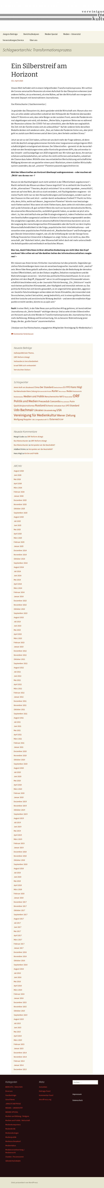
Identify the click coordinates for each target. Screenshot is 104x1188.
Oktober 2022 (19, 659)
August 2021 (19, 718)
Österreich (54, 419)
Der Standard (46, 387)
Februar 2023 (19, 642)
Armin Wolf (18, 387)
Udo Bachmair (24, 410)
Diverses (9, 1091)
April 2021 (18, 734)
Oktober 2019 (19, 810)
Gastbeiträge (10, 1095)
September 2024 (20, 563)
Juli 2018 (17, 872)
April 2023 (18, 634)
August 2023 (19, 617)
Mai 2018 (17, 881)
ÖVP (62, 419)
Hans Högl (76, 387)
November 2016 (20, 956)
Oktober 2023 (19, 609)
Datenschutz (78, 1100)
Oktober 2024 (19, 559)
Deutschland (58, 387)
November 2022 (20, 655)
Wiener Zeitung (66, 415)
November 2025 (20, 504)
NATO (61, 396)
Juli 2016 (17, 973)
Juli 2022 (17, 672)
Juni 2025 (17, 525)
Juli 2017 (17, 923)
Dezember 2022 (20, 651)
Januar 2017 (18, 948)
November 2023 (20, 605)
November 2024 (20, 554)
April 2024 (18, 584)
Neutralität (68, 397)
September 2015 (20, 1015)
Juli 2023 (17, 621)
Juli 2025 (17, 521)
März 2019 (18, 839)
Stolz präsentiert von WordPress (24, 1182)
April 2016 (18, 985)
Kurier (55, 391)
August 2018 (19, 868)
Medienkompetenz (13, 1124)
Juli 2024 (17, 571)
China (36, 387)
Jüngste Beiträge (10, 34)
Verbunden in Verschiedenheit (26, 361)
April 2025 (18, 533)
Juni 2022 (17, 676)
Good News (10, 1099)
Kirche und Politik (31, 453)
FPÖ (68, 387)
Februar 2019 (19, 843)
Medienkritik (77, 391)
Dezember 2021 (20, 701)
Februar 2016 (19, 994)
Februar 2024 (19, 592)
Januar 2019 (18, 847)
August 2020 (19, 768)
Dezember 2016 (20, 952)
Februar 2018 (19, 893)
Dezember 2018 (20, 851)
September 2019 (20, 814)
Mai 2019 (17, 831)
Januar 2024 (18, 596)
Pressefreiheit (65, 402)
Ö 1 (48, 420)
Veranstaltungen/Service (13, 40)
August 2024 (19, 567)
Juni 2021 (17, 726)
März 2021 (18, 739)
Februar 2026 (19, 492)
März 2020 (18, 789)
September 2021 (20, 713)
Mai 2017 (17, 931)
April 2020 (18, 785)
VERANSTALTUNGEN (12, 1161)
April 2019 (18, 835)
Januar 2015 (18, 1048)
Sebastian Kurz (59, 406)
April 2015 (18, 1036)
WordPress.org (45, 1099)
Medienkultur (18, 397)
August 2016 (19, 969)
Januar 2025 (18, 546)
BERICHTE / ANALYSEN (13, 1087)
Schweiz (49, 405)
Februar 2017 (19, 944)
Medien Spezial (51, 34)
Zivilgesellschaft (40, 419)
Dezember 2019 (20, 801)
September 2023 (20, 613)
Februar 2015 (19, 1044)
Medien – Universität (72, 34)
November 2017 (20, 906)
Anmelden (43, 1087)
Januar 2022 (18, 697)
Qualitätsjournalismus (24, 405)
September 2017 (20, 914)
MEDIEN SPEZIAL (11, 1112)
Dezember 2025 (20, 500)
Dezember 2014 (20, 1052)
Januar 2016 (18, 998)
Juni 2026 (17, 475)
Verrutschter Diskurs (22, 369)
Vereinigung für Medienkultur (35, 415)
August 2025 (19, 517)
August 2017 (19, 918)
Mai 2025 (17, 529)
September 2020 (20, 764)
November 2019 (20, 805)
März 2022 (18, 688)
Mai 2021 (17, 730)
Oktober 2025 (19, 508)
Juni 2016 (17, 977)
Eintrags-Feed (44, 1091)
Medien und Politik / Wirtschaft (17, 1120)
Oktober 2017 (19, 910)
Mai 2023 (17, 630)
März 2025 (18, 538)
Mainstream (62, 391)
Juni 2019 (17, 826)
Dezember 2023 (20, 600)
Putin (72, 401)
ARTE (24, 387)
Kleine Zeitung (31, 391)
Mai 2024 (17, 579)
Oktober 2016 (19, 960)
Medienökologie (12, 1133)
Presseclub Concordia (49, 401)
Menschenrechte (51, 396)
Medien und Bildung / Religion (17, 1116)
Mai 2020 (17, 780)
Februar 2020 (19, 793)
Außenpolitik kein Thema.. (24, 353)
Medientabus (10, 1145)
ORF (76, 395)
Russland (40, 405)
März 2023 (18, 638)
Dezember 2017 (20, 902)
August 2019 (19, 818)
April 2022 (18, 684)
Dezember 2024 (20, 550)
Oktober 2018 (19, 860)
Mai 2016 (17, 981)
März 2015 (18, 1040)
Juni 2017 (17, 927)
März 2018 (18, 889)
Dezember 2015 (20, 1002)
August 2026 (19, 471)
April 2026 (18, 483)
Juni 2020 (17, 776)
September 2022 (20, 663)
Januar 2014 (18, 1065)
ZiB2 (33, 420)
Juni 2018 (17, 877)
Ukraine (38, 410)
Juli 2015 (17, 1023)
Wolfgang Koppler (22, 419)
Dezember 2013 (20, 1069)
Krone (49, 391)
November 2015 (20, 1006)
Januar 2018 (18, 898)
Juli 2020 (17, 772)
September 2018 (20, 864)
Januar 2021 (18, 747)
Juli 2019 (17, 822)
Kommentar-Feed (46, 1095)
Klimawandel (42, 391)
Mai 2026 (17, 479)
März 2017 (18, 939)
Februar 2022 (19, 692)
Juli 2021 (17, 722)
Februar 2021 (19, 743)
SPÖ (67, 405)
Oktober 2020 (19, 759)
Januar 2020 (18, 797)
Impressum (77, 1094)
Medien (69, 391)
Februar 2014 (19, 1061)
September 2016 (20, 964)
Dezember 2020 (20, 751)
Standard (74, 405)
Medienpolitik (10, 1137)
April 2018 (18, 885)
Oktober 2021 (19, 709)
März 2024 (18, 588)
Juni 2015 (17, 1027)
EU (64, 387)
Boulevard (30, 387)
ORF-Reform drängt (22, 357)
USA (58, 410)
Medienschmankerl (13, 1141)
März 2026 (18, 487)
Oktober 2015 (19, 1011)
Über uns (33, 40)
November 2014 (20, 1057)
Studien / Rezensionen (14, 1156)
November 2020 (20, 755)
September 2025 (20, 513)
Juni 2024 (17, 575)
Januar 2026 (18, 496)
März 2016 (18, 990)
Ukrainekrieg (49, 410)
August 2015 (19, 1019)
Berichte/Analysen (31, 34)
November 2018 (20, 856)
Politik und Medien (26, 401)
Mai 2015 (17, 1031)
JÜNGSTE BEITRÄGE (13, 1103)
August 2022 (19, 667)
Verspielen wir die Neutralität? (43, 445)
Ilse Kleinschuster (20, 391)
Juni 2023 (17, 626)
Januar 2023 (18, 646)
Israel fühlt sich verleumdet (25, 365)
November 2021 (20, 705)
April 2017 (18, 935)
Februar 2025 (19, 542)
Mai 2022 (17, 680)
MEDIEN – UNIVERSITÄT (14, 1108)
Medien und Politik (34, 396)
